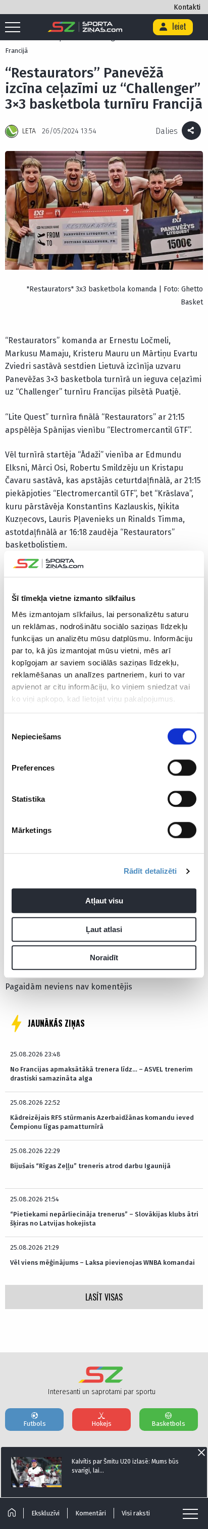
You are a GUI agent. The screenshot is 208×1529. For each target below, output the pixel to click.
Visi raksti (136, 1513)
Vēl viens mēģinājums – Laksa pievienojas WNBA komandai (102, 1262)
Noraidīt (104, 958)
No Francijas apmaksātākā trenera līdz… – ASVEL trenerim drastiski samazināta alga (101, 1073)
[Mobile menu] (15, 27)
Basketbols (168, 1423)
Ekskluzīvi (45, 1513)
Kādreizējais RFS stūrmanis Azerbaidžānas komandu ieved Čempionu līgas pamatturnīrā (102, 1122)
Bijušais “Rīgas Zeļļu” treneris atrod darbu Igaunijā (90, 1166)
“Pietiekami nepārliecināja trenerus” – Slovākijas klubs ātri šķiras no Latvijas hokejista (104, 1218)
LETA (29, 131)
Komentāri (90, 1513)
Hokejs (101, 1423)
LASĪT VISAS (104, 1297)
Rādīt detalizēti (150, 871)
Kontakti (187, 7)
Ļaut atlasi (104, 929)
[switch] (182, 768)
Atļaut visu (104, 901)
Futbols (34, 1423)
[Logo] (85, 27)
